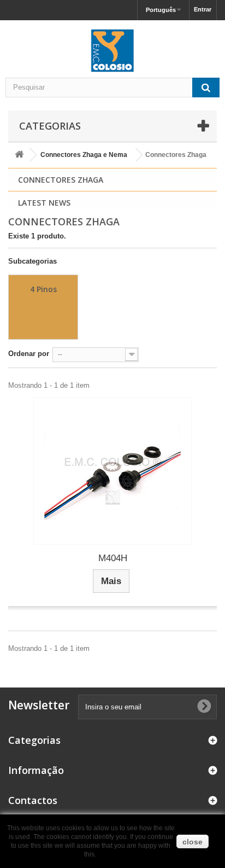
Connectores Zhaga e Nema (83, 155)
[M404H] (112, 471)
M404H (112, 558)
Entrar (202, 9)
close (192, 841)
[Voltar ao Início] (19, 155)
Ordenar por (28, 353)
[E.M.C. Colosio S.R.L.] (112, 50)
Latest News (44, 202)
